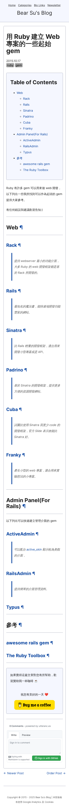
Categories (24, 5)
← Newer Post (14, 773)
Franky (28, 128)
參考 (19, 158)
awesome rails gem (36, 164)
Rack (26, 98)
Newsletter (54, 5)
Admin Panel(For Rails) (32, 134)
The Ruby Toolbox (35, 170)
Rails (26, 104)
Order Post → (56, 773)
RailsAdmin (30, 146)
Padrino (28, 116)
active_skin (34, 549)
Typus (27, 152)
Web (20, 93)
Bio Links (39, 5)
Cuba (26, 122)
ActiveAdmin (31, 140)
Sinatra (28, 110)
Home (12, 5)
